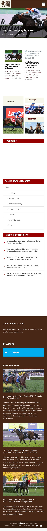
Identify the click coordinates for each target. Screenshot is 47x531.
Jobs (19, 525)
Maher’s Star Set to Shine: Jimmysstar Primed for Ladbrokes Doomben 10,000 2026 (24, 274)
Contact (13, 525)
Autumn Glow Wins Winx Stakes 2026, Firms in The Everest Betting (24, 242)
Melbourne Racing (15, 204)
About (7, 525)
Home (4, 35)
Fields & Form (14, 198)
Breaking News (14, 193)
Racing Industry (15, 209)
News (7, 187)
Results (11, 215)
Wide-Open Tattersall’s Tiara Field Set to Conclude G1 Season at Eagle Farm (22, 258)
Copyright (26, 525)
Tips (10, 225)
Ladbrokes (21, 523)
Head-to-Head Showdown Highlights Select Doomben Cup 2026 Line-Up (23, 266)
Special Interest (14, 220)
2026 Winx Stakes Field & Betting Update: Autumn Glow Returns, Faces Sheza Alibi (22, 250)
